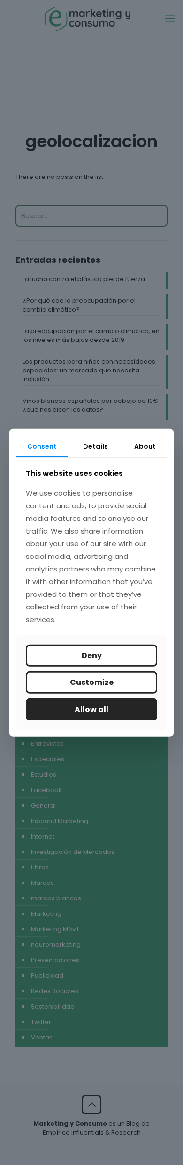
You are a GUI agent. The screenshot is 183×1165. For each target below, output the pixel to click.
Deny (92, 655)
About (145, 446)
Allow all (91, 709)
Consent (42, 446)
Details (95, 446)
